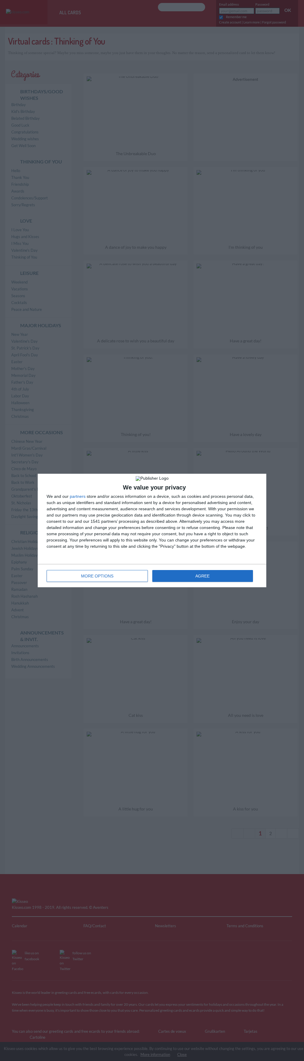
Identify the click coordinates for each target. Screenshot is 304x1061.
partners (78, 496)
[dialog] (152, 530)
